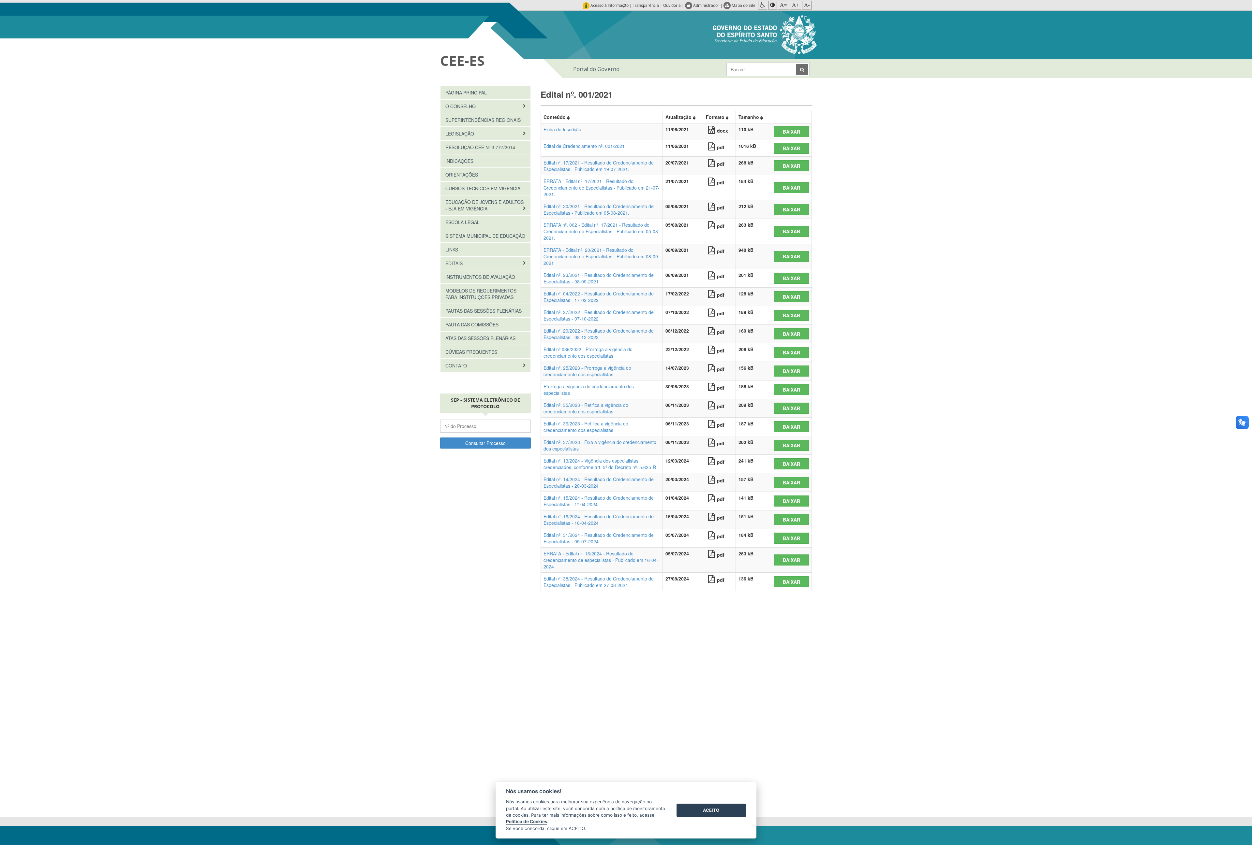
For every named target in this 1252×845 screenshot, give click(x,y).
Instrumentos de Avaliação (480, 277)
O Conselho (461, 106)
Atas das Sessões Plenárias (480, 338)
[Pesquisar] (802, 69)
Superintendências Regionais (483, 120)
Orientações (461, 174)
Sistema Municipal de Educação (485, 236)
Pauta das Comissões (472, 324)
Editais (454, 263)
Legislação (460, 133)
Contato (456, 365)
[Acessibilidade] (762, 5)
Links (451, 249)
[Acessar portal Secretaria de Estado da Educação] (765, 33)
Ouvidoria (672, 5)
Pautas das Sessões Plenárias (483, 311)
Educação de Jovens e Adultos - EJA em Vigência (484, 205)
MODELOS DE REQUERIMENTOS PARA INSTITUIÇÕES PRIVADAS (480, 293)
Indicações (459, 161)
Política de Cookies (526, 821)
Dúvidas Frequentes (471, 352)
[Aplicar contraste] (772, 5)
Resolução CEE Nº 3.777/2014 (480, 147)
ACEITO (711, 810)
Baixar (791, 131)
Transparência (646, 5)
